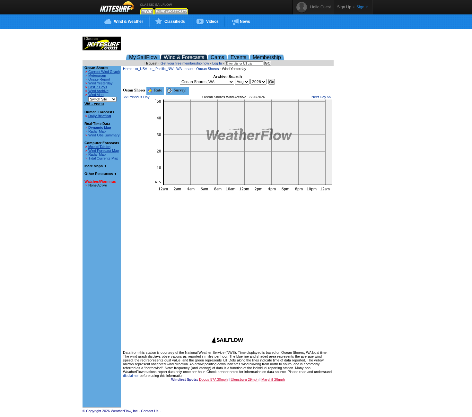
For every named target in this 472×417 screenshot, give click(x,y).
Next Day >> (321, 97)
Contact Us (150, 411)
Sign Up (344, 7)
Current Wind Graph (104, 72)
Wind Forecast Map (103, 150)
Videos (212, 21)
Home (127, 69)
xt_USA (141, 69)
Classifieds (174, 21)
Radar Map (97, 131)
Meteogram (97, 75)
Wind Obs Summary (104, 135)
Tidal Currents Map (103, 158)
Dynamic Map (99, 127)
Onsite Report (99, 79)
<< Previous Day (137, 97)
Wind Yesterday (100, 83)
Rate (157, 90)
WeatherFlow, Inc (124, 411)
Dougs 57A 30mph (213, 379)
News (245, 21)
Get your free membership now (185, 63)
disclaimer (131, 376)
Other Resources (99, 174)
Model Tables (99, 147)
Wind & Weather (128, 21)
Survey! (180, 90)
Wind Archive (98, 91)
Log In (217, 63)
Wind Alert (96, 95)
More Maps (94, 166)
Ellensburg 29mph (244, 379)
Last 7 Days (97, 87)
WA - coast (184, 69)
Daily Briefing (99, 116)
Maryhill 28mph (273, 379)
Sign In (362, 7)
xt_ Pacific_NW (161, 69)
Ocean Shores (207, 69)
